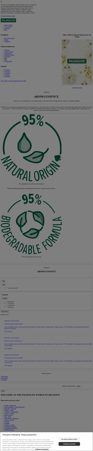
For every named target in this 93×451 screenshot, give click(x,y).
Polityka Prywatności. (42, 449)
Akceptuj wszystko (69, 444)
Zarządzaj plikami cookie (69, 439)
